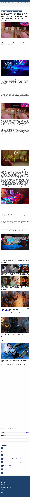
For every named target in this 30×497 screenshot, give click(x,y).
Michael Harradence (4, 310)
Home (1, 2)
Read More (15, 443)
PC (11, 455)
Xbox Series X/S (7, 452)
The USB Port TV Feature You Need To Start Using (4, 274)
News (9, 2)
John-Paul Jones (3, 337)
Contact (2, 489)
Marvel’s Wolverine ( (6, 465)
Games (21, 2)
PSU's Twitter (3, 484)
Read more (2, 340)
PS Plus (6, 2)
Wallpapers (24, 2)
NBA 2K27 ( (5, 458)
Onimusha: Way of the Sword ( (7, 462)
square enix (19, 11)
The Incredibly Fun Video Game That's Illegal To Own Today (5, 287)
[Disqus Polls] (15, 377)
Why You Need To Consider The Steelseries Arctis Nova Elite (14, 274)
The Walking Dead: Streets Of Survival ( (9, 468)
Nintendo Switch (17, 468)
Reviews (18, 2)
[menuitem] (1, 2)
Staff (2, 492)
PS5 (3, 2)
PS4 (14, 11)
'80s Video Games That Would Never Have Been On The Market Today (24, 274)
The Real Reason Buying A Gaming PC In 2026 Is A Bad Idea (14, 287)
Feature (5, 11)
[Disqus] (15, 397)
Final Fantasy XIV (10, 11)
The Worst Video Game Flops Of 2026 (24, 287)
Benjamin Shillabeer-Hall (4, 20)
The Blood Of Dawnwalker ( (7, 455)
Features (12, 2)
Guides (15, 2)
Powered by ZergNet (27, 262)
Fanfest (2, 11)
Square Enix (27, 432)
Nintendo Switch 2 (9, 458)
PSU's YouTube (3, 482)
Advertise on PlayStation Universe (6, 487)
